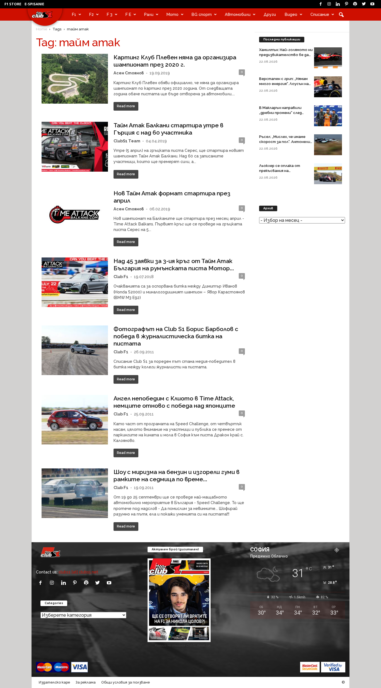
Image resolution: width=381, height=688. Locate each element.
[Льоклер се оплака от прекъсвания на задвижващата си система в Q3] (328, 173)
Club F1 (121, 276)
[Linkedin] (337, 4)
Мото (173, 14)
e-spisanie (34, 3)
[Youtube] (372, 4)
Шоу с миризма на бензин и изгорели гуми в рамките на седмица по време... (177, 475)
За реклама (86, 682)
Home (41, 29)
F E (128, 14)
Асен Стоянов (129, 72)
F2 (91, 14)
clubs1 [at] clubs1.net (78, 572)
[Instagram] (329, 4)
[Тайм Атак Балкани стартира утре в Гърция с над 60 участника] (75, 147)
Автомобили (237, 14)
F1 (74, 14)
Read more (126, 106)
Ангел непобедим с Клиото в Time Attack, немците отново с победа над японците (174, 402)
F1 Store (12, 3)
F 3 (109, 14)
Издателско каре (54, 682)
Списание (319, 14)
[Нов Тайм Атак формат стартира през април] (75, 214)
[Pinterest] (346, 4)
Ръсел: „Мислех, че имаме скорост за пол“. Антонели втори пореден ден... (284, 142)
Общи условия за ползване (125, 682)
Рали (148, 14)
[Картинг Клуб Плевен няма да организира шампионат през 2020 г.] (75, 79)
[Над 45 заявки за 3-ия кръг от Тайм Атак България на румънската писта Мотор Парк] (75, 282)
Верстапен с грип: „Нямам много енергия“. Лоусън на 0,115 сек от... (284, 84)
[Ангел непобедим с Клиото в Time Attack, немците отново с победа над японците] (75, 419)
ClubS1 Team (127, 140)
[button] (341, 14)
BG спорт (202, 14)
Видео (291, 14)
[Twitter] (363, 4)
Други (270, 14)
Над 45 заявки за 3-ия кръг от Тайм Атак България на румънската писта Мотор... (174, 264)
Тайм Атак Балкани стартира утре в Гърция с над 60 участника (168, 129)
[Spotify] (355, 4)
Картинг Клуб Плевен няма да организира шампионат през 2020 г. (175, 61)
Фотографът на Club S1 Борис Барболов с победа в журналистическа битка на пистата (176, 336)
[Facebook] (320, 4)
